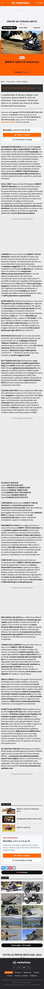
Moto (3, 82)
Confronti (36, 28)
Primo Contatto (8, 28)
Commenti (23, 872)
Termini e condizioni (21, 976)
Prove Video (23, 28)
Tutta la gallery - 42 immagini (21, 945)
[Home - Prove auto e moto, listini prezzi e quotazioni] (21, 3)
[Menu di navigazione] (2, 3)
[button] (14, 967)
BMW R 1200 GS (23, 827)
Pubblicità (33, 976)
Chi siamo (18, 972)
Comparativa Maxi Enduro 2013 (29, 819)
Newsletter (8, 972)
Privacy (9, 976)
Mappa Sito (27, 972)
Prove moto (11, 82)
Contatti (36, 972)
